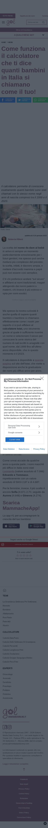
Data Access (24, 449)
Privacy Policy (39, 449)
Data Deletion (9, 449)
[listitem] (24, 426)
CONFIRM (14, 440)
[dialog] (24, 414)
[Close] (42, 379)
